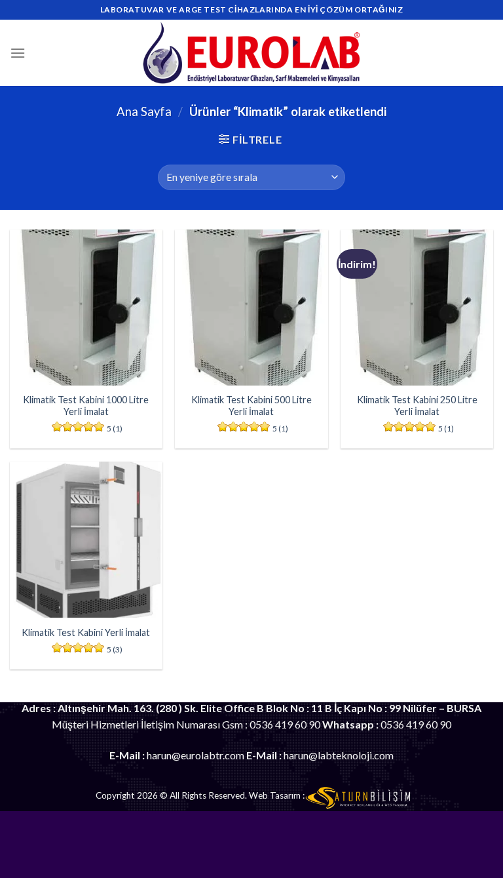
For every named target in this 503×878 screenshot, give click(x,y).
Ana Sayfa (144, 111)
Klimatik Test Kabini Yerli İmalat (86, 632)
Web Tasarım (275, 795)
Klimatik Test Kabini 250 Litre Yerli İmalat (417, 406)
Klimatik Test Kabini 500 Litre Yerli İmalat (251, 406)
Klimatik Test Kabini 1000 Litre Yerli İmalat (86, 406)
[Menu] (18, 53)
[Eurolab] (252, 53)
